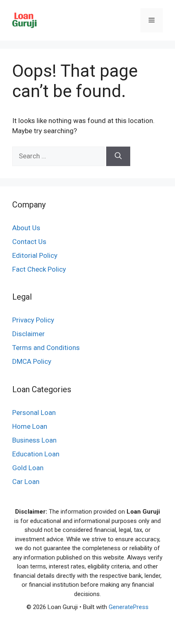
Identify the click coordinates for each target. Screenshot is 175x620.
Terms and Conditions (46, 347)
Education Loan (35, 454)
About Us (26, 228)
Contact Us (29, 242)
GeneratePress (129, 607)
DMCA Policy (31, 361)
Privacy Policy (33, 320)
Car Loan (25, 481)
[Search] (118, 156)
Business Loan (34, 440)
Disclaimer (28, 334)
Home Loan (29, 426)
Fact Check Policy (39, 269)
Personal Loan (34, 412)
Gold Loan (28, 468)
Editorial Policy (34, 255)
